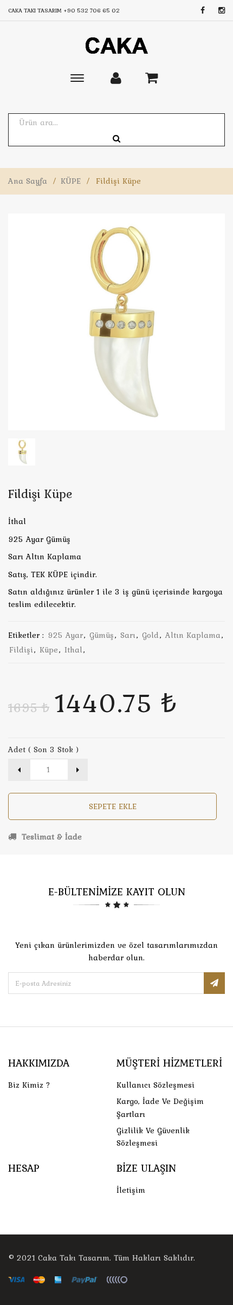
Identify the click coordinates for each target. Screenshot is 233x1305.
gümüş (101, 635)
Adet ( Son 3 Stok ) (43, 749)
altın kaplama (193, 635)
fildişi (21, 650)
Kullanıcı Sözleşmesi (155, 1085)
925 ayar (65, 635)
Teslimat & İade (50, 837)
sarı (127, 635)
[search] (116, 139)
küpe (49, 650)
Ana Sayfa (27, 181)
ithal (73, 650)
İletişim (130, 1190)
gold (150, 635)
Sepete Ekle (113, 806)
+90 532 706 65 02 (91, 10)
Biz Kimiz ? (29, 1085)
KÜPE (71, 181)
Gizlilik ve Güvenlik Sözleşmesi (153, 1137)
